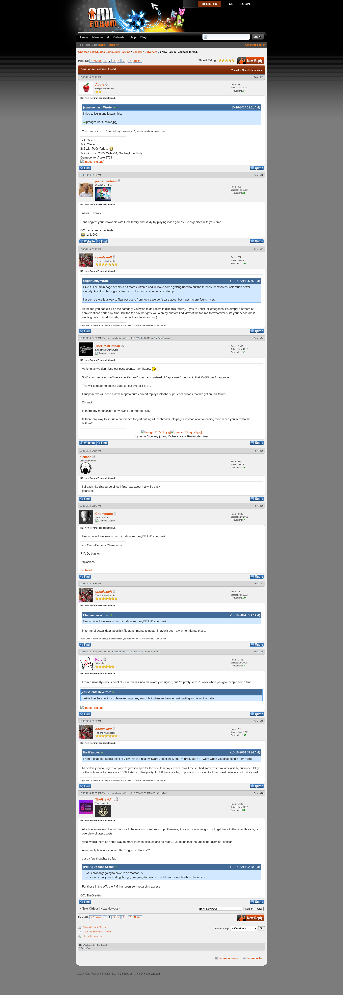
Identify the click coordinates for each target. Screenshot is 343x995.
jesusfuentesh (106, 181)
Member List (100, 37)
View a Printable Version (94, 927)
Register (114, 45)
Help (133, 37)
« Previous (96, 61)
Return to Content (229, 958)
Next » (137, 61)
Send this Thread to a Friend (97, 931)
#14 (261, 338)
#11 (261, 77)
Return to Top (255, 958)
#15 (261, 451)
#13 (261, 249)
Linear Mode (256, 70)
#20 (261, 793)
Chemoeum (104, 513)
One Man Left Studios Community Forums (104, 51)
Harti (156, 651)
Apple (99, 84)
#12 (261, 175)
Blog (143, 37)
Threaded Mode (239, 70)
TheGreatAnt (159, 793)
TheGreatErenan (162, 338)
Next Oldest (90, 908)
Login (102, 45)
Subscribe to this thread (94, 936)
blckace (85, 457)
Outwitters (151, 51)
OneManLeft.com (151, 973)
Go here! (86, 570)
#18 (261, 651)
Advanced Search (255, 45)
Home (84, 37)
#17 (261, 583)
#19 (261, 721)
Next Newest (109, 908)
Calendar (119, 37)
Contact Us (126, 973)
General (137, 51)
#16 (261, 506)
